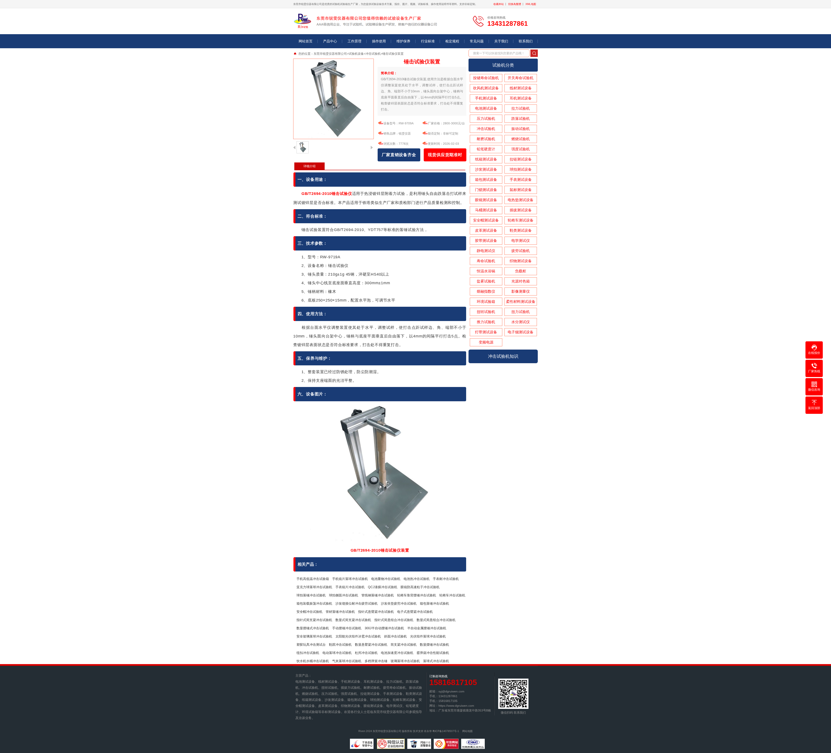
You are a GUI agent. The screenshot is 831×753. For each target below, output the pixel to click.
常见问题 (477, 41)
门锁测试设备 (486, 190)
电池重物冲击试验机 (385, 579)
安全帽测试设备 (486, 220)
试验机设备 (356, 53)
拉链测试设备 (521, 159)
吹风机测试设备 (486, 88)
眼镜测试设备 (486, 200)
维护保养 (403, 41)
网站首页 (305, 41)
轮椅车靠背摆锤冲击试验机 (416, 595)
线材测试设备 (521, 88)
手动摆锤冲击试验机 (346, 628)
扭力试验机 (520, 312)
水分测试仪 (520, 322)
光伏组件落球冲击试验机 (428, 636)
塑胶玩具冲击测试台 (311, 644)
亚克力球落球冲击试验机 (314, 587)
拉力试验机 (520, 108)
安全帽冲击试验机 (309, 611)
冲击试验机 (373, 53)
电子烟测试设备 (520, 332)
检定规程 (452, 41)
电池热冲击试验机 (417, 579)
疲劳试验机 (520, 251)
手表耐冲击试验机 (446, 579)
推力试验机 (486, 322)
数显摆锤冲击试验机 (434, 644)
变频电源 (486, 342)
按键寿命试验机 (486, 78)
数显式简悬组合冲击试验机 (436, 620)
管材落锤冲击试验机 (340, 611)
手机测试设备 (486, 98)
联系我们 (526, 41)
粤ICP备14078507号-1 (445, 731)
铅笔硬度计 (486, 149)
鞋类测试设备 (521, 230)
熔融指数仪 (486, 291)
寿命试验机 (486, 261)
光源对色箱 (520, 281)
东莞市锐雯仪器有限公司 (330, 53)
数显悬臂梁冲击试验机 (371, 644)
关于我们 (501, 41)
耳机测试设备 (521, 98)
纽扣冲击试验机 (307, 653)
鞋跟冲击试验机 (340, 644)
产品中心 (330, 41)
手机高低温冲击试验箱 (312, 579)
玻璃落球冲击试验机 (405, 661)
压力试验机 (486, 119)
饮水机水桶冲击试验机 (312, 661)
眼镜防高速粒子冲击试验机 (420, 587)
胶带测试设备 (486, 241)
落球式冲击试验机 (436, 661)
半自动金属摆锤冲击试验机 (426, 628)
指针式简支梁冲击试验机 (314, 620)
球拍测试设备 (521, 169)
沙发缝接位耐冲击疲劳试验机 (356, 603)
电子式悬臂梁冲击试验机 (415, 611)
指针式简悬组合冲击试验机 (393, 620)
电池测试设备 (486, 108)
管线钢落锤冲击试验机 (377, 595)
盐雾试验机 (486, 281)
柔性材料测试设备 (520, 302)
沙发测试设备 (486, 169)
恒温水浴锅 (486, 271)
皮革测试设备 (486, 230)
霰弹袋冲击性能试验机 (433, 653)
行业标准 (428, 41)
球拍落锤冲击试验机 (311, 595)
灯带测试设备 (486, 332)
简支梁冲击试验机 (404, 644)
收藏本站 (498, 4)
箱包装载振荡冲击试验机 (314, 603)
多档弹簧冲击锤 (376, 661)
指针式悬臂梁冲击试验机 (376, 611)
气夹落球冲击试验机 (346, 661)
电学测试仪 (520, 241)
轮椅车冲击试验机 (452, 595)
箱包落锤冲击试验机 (434, 603)
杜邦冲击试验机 (366, 653)
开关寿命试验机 (520, 78)
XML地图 (530, 4)
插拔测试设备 (521, 210)
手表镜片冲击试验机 (350, 587)
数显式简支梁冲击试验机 (353, 620)
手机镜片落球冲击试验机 (350, 579)
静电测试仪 (486, 251)
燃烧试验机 (520, 139)
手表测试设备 (521, 180)
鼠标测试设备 (521, 190)
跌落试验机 (520, 119)
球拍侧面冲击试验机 (343, 595)
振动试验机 (520, 129)
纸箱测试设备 (486, 159)
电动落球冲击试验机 (337, 653)
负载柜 (520, 271)
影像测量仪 (520, 291)
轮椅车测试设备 (520, 220)
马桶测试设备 (486, 210)
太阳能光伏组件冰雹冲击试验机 (358, 636)
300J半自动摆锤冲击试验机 (384, 628)
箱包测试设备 (486, 180)
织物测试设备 (521, 261)
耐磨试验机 (486, 139)
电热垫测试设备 (520, 200)
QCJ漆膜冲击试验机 (382, 587)
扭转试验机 (486, 312)
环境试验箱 (486, 302)
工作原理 (354, 41)
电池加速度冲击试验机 (397, 653)
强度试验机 (520, 149)
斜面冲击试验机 (395, 636)
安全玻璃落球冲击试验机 (314, 636)
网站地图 (467, 731)
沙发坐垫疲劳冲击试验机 (399, 603)
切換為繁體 (514, 4)
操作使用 (379, 41)
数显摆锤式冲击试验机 (312, 628)
